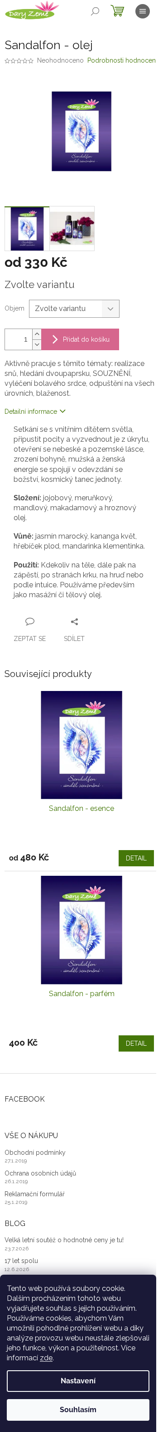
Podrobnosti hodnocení (122, 60)
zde (46, 1358)
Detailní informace (31, 411)
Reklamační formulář (35, 1194)
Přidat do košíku (86, 339)
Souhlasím (78, 1409)
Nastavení (78, 1381)
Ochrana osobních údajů (40, 1173)
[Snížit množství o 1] (36, 344)
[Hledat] (95, 11)
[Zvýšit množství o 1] (36, 334)
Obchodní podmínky (35, 1152)
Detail (136, 858)
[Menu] (143, 11)
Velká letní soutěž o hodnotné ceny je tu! (64, 1240)
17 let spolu (21, 1260)
